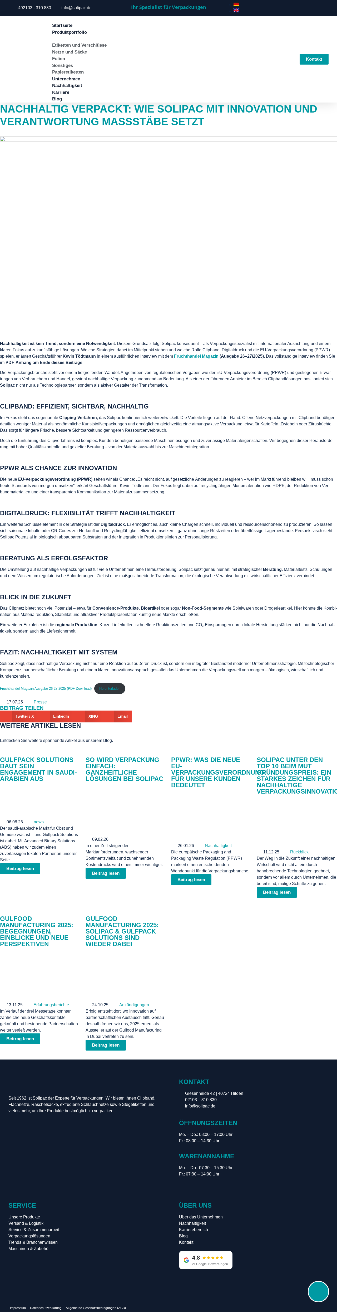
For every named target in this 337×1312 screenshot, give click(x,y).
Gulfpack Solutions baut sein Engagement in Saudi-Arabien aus (38, 769)
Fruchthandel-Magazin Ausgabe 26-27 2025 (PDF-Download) (46, 689)
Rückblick (299, 852)
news (39, 822)
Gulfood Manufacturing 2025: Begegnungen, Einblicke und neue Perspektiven (36, 931)
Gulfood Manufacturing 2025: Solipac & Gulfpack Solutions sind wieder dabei (122, 931)
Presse (40, 702)
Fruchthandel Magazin (196, 356)
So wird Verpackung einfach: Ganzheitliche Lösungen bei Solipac (124, 769)
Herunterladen (109, 689)
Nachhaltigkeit (218, 845)
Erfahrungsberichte (51, 1005)
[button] (19, 716)
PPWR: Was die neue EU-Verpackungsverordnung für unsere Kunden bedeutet (218, 772)
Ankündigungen (134, 1005)
